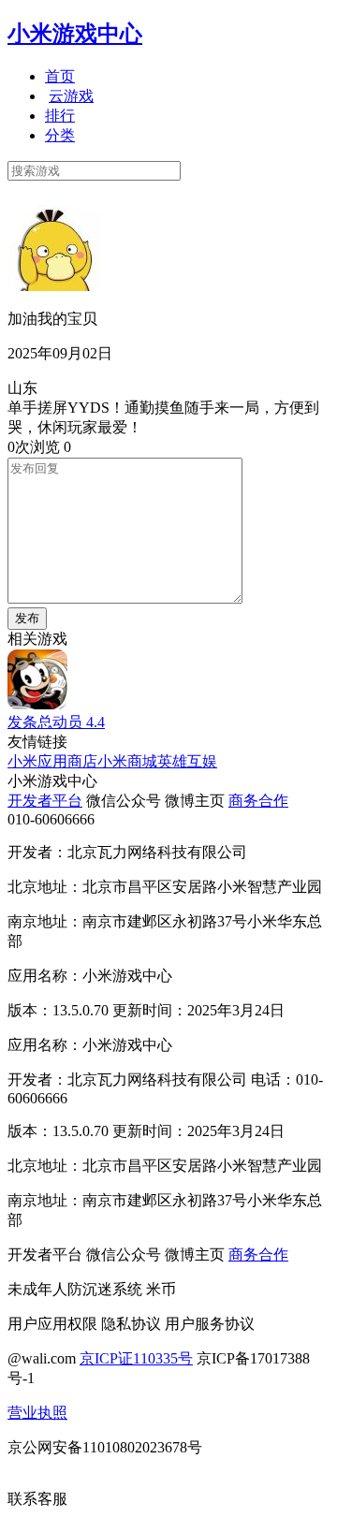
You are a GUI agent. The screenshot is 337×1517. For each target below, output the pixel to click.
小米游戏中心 (74, 34)
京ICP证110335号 (136, 1358)
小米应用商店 (52, 761)
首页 (60, 76)
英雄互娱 (187, 761)
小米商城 (127, 761)
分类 (60, 135)
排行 (60, 116)
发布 (27, 618)
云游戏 (71, 96)
